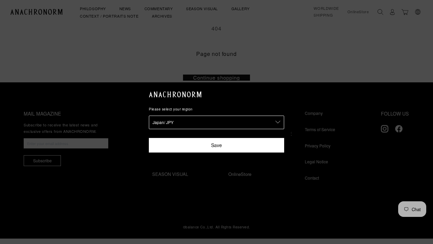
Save (216, 145)
